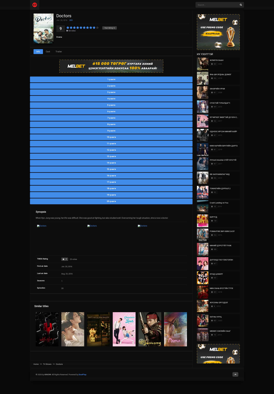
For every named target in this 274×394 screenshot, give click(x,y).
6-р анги (111, 111)
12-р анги (111, 150)
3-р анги (111, 92)
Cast (48, 51)
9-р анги (111, 131)
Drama (59, 37)
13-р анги (111, 156)
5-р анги (111, 105)
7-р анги (111, 118)
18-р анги (111, 188)
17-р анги (111, 182)
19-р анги (111, 195)
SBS (71, 20)
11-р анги (111, 143)
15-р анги (111, 169)
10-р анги (111, 137)
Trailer (59, 51)
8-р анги (111, 124)
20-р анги (111, 201)
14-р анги (111, 163)
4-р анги (111, 99)
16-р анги (111, 175)
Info (38, 51)
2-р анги (111, 86)
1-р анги (111, 79)
